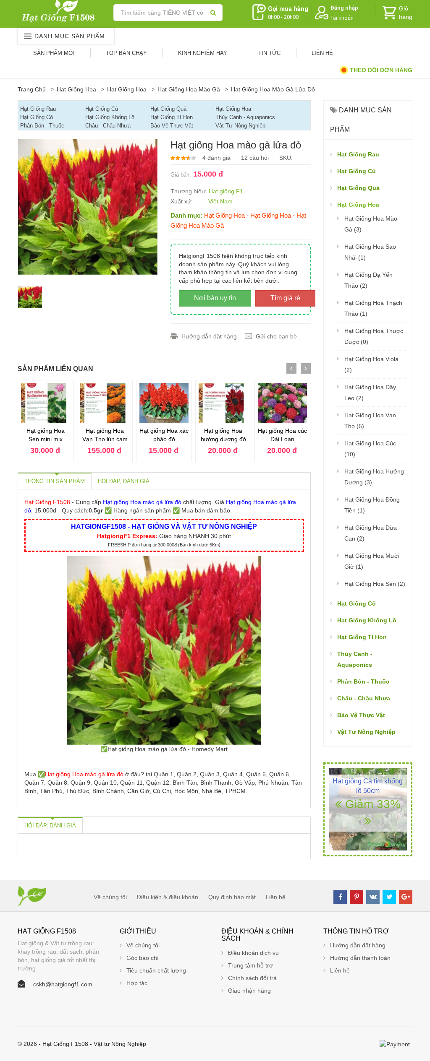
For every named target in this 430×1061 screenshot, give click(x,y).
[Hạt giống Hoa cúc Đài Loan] (282, 403)
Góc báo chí (142, 957)
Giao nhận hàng (249, 990)
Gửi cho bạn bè (276, 336)
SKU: (286, 157)
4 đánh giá (216, 157)
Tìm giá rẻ (285, 298)
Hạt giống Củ (101, 109)
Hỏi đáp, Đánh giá (123, 481)
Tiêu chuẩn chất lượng (156, 970)
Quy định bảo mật (232, 897)
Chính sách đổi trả (252, 978)
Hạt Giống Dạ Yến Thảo (368, 280)
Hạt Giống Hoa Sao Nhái (370, 252)
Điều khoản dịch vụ (253, 952)
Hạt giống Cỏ (36, 117)
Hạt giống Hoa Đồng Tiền (372, 505)
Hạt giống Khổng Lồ (109, 117)
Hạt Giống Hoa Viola (371, 364)
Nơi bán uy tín (215, 298)
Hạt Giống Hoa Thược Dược (373, 336)
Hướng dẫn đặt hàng (209, 336)
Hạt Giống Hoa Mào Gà (188, 89)
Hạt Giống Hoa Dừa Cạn (370, 533)
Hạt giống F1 (226, 191)
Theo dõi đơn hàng (380, 70)
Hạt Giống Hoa (76, 89)
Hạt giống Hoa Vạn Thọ (370, 420)
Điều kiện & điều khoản (167, 897)
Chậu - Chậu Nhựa (108, 125)
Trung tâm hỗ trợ (250, 965)
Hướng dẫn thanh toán (360, 957)
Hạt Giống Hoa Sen (374, 583)
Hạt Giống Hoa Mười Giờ (371, 561)
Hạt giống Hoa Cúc (370, 449)
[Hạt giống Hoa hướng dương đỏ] (223, 403)
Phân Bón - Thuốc (42, 125)
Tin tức (269, 53)
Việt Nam (220, 201)
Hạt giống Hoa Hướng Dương (374, 477)
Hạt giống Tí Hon (171, 117)
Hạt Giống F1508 (47, 502)
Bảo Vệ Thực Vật (171, 125)
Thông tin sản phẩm (54, 481)
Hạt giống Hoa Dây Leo (370, 392)
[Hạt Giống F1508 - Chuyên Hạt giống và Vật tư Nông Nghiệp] (60, 11)
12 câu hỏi (255, 157)
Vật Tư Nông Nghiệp (240, 125)
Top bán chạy (126, 53)
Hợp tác (136, 983)
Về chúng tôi (110, 897)
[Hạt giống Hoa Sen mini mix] (45, 403)
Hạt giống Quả (168, 109)
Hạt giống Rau (38, 109)
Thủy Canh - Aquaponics (245, 117)
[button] (343, 13)
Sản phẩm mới (54, 53)
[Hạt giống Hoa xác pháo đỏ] (164, 403)
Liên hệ (322, 53)
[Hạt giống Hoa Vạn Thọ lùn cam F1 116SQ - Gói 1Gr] (104, 403)
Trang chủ (32, 89)
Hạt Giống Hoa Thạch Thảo (373, 308)
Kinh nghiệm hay (202, 53)
